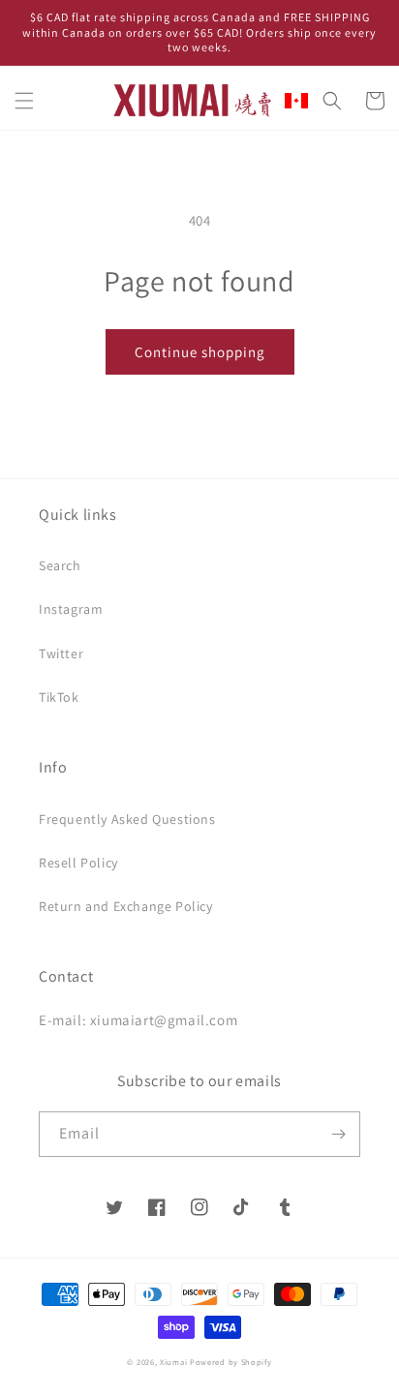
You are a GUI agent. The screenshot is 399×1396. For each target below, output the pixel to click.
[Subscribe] (338, 1134)
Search (60, 565)
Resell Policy (78, 862)
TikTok (59, 697)
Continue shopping (200, 352)
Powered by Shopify (231, 1361)
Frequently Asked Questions (127, 819)
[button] (24, 100)
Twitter (61, 653)
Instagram (71, 609)
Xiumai (173, 1361)
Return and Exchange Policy (126, 906)
